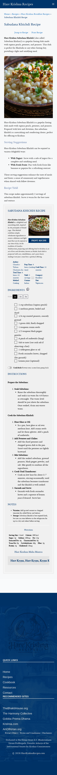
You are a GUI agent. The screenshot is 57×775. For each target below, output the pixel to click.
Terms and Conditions (30, 733)
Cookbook (9, 682)
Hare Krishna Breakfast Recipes (35, 14)
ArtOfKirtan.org (12, 729)
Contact (7, 692)
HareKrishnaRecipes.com (33, 753)
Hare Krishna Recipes (18, 4)
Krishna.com (10, 723)
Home (7, 14)
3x (26, 296)
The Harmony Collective (17, 713)
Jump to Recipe (21, 32)
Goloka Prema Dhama (16, 718)
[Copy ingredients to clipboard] (27, 289)
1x (15, 296)
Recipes (15, 14)
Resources (9, 687)
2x (20, 296)
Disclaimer (47, 733)
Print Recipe (37, 32)
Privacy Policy (11, 733)
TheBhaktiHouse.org (15, 708)
